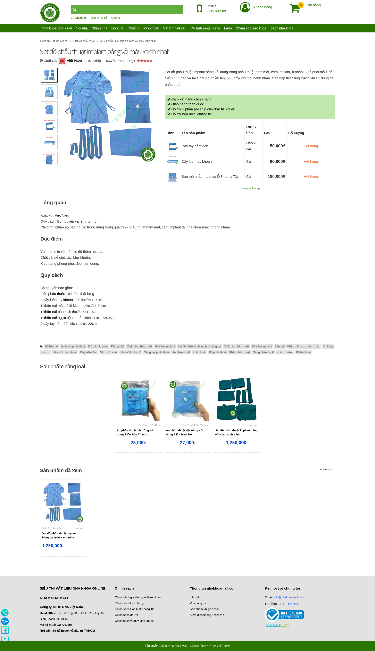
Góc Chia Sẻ (99, 17)
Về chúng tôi (198, 603)
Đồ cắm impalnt (262, 346)
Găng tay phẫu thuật (157, 352)
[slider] (145, 60)
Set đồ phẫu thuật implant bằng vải (199, 346)
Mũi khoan (151, 28)
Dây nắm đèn (88, 352)
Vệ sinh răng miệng (205, 28)
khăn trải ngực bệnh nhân (63, 318)
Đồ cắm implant (98, 346)
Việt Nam (74, 61)
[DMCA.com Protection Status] (277, 624)
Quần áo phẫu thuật (73, 346)
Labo (228, 28)
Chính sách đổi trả (126, 614)
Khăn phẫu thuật (239, 352)
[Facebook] (5, 630)
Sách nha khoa (281, 28)
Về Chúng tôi (79, 17)
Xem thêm (248, 189)
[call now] (5, 613)
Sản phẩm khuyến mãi (204, 609)
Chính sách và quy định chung (134, 620)
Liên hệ (116, 17)
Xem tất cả (326, 469)
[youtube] (5, 638)
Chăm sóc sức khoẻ (251, 28)
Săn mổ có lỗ (108, 352)
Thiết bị (133, 28)
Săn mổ (280, 346)
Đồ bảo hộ (51, 346)
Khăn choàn (303, 352)
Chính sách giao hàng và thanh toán (138, 597)
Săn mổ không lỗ (130, 352)
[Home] (50, 12)
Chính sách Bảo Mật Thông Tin (134, 609)
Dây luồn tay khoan (65, 352)
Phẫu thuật (199, 352)
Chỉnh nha (99, 28)
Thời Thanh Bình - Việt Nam (196, 425)
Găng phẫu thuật (263, 352)
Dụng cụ (117, 28)
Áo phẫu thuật (181, 352)
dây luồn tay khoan (58, 300)
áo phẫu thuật (54, 294)
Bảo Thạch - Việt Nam (149, 425)
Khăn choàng (285, 352)
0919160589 (216, 11)
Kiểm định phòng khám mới (207, 614)
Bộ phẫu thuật (218, 352)
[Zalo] (5, 621)
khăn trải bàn (53, 312)
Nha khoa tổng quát (57, 28)
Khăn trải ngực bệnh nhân (303, 346)
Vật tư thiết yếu (175, 28)
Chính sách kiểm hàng (129, 603)
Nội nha (82, 28)
